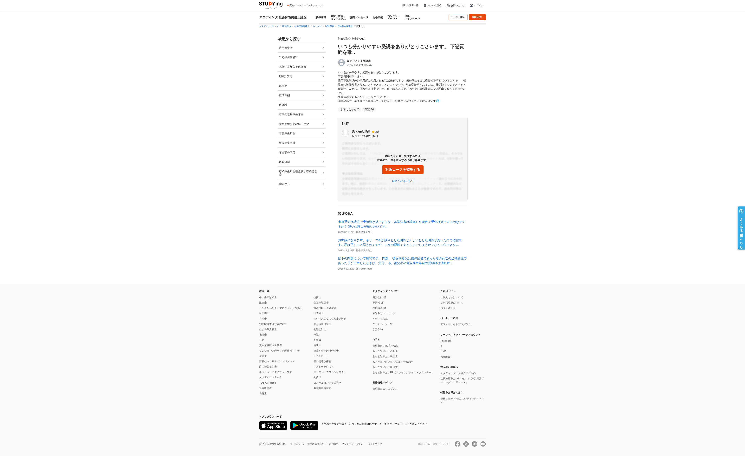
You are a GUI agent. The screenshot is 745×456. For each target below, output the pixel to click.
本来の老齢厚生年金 (291, 114)
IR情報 (376, 302)
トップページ (297, 444)
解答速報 (321, 17)
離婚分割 (284, 161)
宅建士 (317, 345)
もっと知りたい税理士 (385, 356)
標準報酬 (284, 95)
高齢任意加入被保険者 (292, 66)
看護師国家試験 (322, 388)
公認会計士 (320, 329)
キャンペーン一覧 (382, 323)
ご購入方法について (451, 297)
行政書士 (319, 313)
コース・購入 (458, 17)
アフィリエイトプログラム (455, 324)
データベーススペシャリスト (330, 372)
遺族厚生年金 (287, 142)
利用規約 (334, 444)
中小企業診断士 (268, 297)
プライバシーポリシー (353, 444)
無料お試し (477, 17)
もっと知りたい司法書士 (386, 367)
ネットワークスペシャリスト (275, 372)
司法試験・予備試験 (325, 308)
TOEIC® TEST (267, 382)
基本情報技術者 (322, 361)
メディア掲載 (380, 318)
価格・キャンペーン (412, 17)
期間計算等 (286, 76)
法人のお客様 (435, 5)
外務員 (317, 340)
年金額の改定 (287, 152)
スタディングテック (270, 377)
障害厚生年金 (287, 133)
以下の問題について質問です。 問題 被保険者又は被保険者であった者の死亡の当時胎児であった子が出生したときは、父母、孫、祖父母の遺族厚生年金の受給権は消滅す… (402, 261)
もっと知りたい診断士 (385, 351)
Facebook (445, 340)
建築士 (263, 356)
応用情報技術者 (268, 366)
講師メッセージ (359, 17)
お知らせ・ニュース (383, 313)
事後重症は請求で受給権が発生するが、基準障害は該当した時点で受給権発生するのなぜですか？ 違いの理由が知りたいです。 (401, 224)
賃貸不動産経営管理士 (326, 350)
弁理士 (263, 318)
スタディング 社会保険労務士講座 (283, 17)
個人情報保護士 (322, 323)
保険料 (283, 104)
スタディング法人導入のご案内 (458, 373)
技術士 (317, 297)
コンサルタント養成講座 (327, 382)
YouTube (445, 356)
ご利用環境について (451, 302)
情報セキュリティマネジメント (277, 361)
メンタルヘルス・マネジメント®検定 (280, 308)
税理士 (263, 334)
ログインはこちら (403, 180)
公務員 (317, 377)
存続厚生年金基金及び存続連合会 (298, 173)
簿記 (316, 334)
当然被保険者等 (288, 57)
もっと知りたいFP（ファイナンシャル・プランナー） (403, 372)
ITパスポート (321, 356)
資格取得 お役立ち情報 (385, 345)
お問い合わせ (458, 5)
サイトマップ (375, 444)
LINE (443, 351)
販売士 (263, 302)
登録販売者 (265, 388)
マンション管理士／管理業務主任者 (279, 350)
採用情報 (377, 308)
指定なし (284, 184)
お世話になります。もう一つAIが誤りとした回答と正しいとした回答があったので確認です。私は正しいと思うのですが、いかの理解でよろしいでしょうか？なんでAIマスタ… (400, 242)
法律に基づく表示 (317, 444)
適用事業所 (286, 47)
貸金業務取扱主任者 (270, 345)
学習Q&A (377, 329)
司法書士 (264, 313)
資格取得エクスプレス (385, 388)
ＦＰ (261, 340)
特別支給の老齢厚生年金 (294, 123)
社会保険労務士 (268, 329)
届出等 (283, 85)
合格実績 (378, 17)
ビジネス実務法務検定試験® (330, 318)
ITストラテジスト (324, 366)
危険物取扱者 (321, 302)
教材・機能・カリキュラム (338, 17)
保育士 (263, 393)
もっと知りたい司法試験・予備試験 (392, 361)
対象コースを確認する (402, 170)
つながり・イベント (393, 17)
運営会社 (377, 297)
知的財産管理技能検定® (272, 323)
